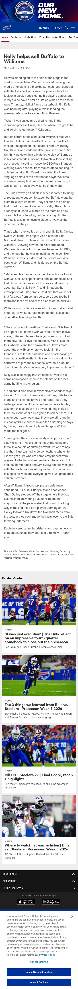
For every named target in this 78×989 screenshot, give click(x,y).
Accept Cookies (39, 982)
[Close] (72, 917)
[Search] (66, 27)
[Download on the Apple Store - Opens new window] (26, 902)
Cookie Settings (39, 961)
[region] (39, 950)
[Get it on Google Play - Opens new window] (51, 903)
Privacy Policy (47, 954)
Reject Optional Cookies (39, 971)
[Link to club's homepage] (7, 26)
